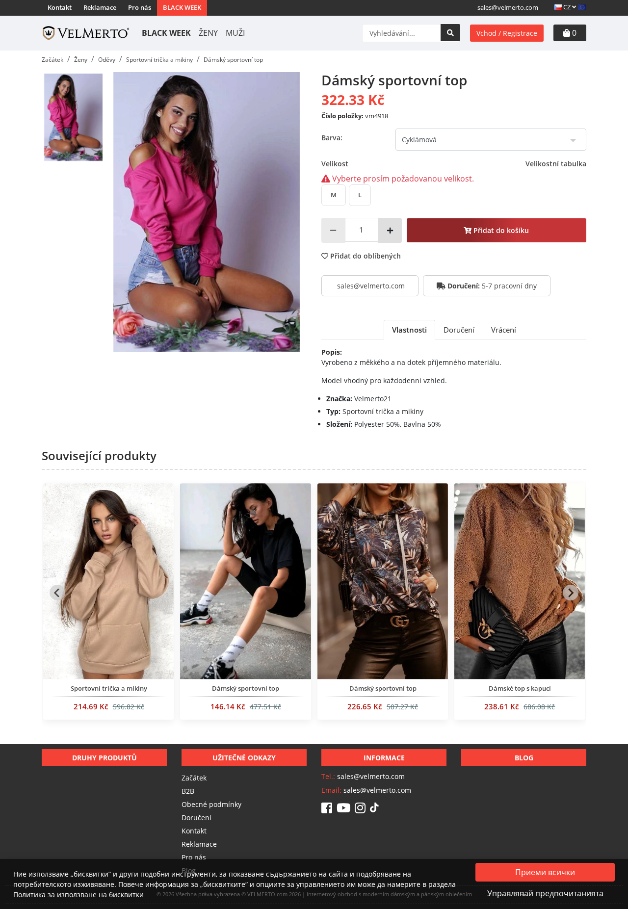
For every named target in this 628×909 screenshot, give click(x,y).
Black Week (182, 7)
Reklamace (99, 7)
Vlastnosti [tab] (409, 330)
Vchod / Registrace (506, 33)
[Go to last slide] (57, 592)
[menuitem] (73, 117)
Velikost (453, 163)
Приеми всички (545, 872)
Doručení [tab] (459, 330)
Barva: (331, 137)
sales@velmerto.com (507, 7)
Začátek (194, 777)
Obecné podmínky (211, 804)
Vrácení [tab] (503, 330)
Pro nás (139, 7)
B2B (188, 791)
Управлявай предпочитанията (545, 893)
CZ (567, 6)
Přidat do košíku (500, 230)
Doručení (196, 817)
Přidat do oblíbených (364, 255)
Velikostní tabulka (555, 163)
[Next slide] (570, 592)
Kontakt (60, 7)
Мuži (235, 32)
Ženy (208, 32)
